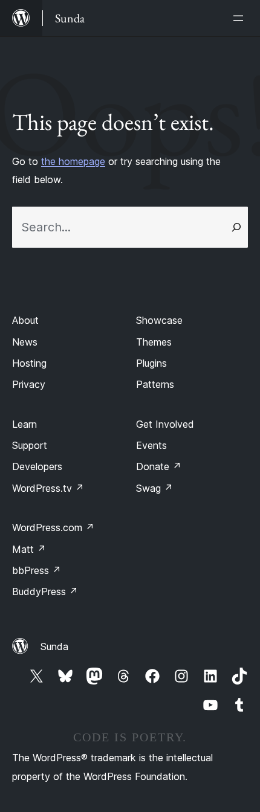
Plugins (151, 363)
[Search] (236, 227)
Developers (37, 466)
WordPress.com (53, 527)
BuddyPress (45, 591)
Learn (24, 424)
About (25, 320)
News (24, 342)
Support (29, 445)
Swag (154, 488)
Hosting (29, 363)
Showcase (159, 320)
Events (151, 445)
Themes (154, 342)
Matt (29, 549)
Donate (158, 466)
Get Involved (165, 424)
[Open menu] (240, 18)
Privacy (28, 384)
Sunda (54, 646)
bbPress (36, 570)
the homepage (73, 161)
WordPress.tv (48, 488)
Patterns (155, 384)
